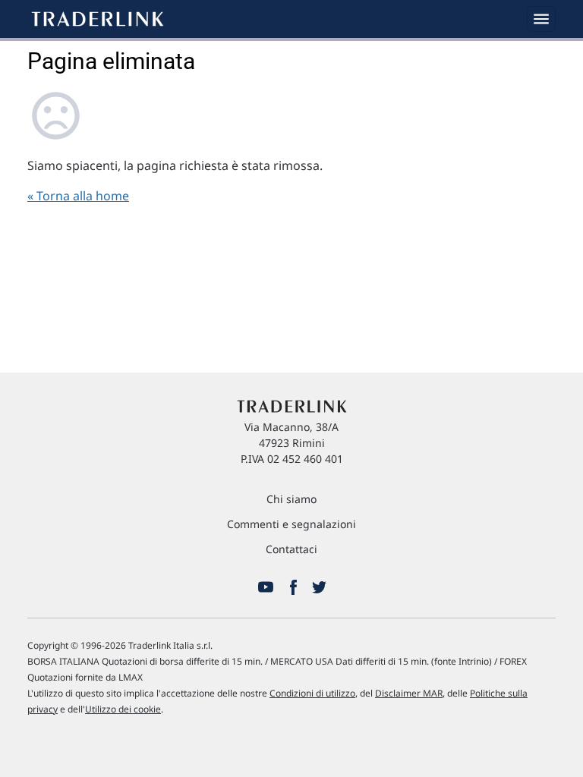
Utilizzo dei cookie (123, 709)
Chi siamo (291, 499)
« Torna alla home (78, 195)
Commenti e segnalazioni (291, 524)
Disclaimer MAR (409, 693)
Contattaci (291, 549)
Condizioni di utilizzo (312, 693)
